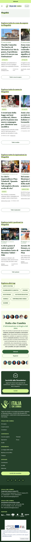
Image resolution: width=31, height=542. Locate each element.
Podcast (18, 437)
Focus (17, 440)
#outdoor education (21, 294)
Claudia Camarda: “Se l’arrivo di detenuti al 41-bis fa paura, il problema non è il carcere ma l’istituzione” (10, 51)
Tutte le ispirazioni (15, 210)
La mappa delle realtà (7, 449)
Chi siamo (3, 424)
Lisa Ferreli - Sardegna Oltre (5, 69)
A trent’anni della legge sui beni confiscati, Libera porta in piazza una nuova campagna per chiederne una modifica (9, 120)
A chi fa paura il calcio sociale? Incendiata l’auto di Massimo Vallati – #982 (9, 250)
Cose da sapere (5, 437)
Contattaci (4, 430)
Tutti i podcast (15, 272)
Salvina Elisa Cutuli (5, 201)
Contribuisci (4, 462)
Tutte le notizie (15, 142)
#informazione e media (20, 298)
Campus (3, 455)
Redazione (12, 135)
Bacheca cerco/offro (6, 452)
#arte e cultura (8, 286)
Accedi (27, 6)
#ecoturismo (7, 294)
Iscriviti (15, 391)
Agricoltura (25, 189)
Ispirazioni (4, 440)
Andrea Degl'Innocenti (4, 264)
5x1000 (3, 465)
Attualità (4, 59)
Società (4, 191)
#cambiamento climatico (10, 290)
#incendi (25, 290)
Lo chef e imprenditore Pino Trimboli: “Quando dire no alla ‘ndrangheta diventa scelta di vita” (10, 182)
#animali (5, 298)
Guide (2, 442)
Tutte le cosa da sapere (15, 77)
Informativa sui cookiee (7, 536)
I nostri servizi (5, 427)
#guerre (5, 303)
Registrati (15, 356)
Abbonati (15, 351)
